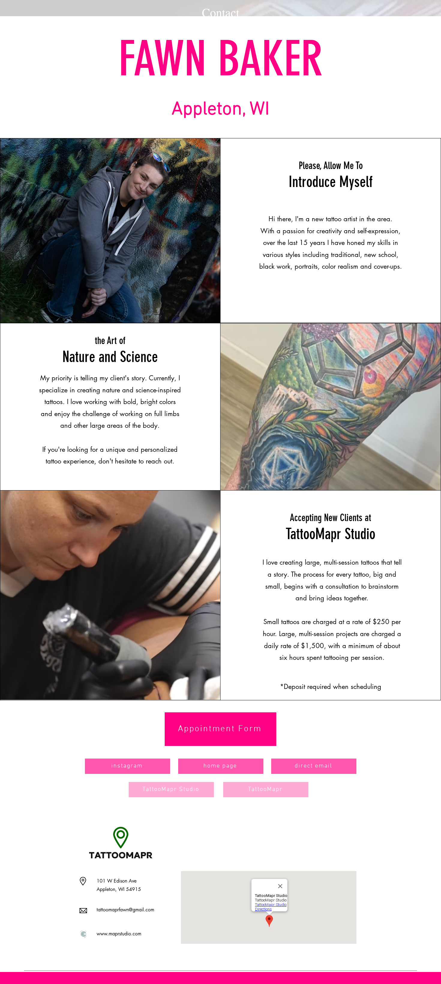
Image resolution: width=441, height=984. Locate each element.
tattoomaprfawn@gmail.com (125, 910)
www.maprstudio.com (119, 934)
